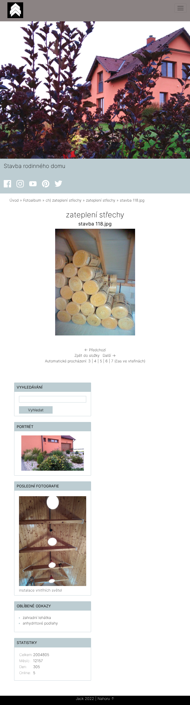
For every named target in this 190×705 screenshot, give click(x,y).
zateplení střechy (100, 200)
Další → (109, 355)
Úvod (14, 200)
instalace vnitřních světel (40, 590)
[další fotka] (171, 283)
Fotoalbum (32, 200)
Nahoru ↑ (106, 698)
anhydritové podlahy (40, 623)
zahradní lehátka (37, 617)
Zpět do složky (87, 355)
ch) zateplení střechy (64, 200)
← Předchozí (95, 350)
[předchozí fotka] (19, 283)
